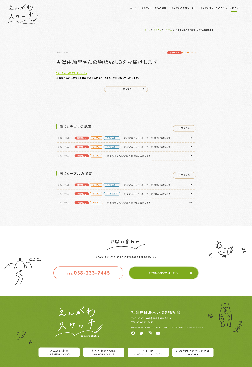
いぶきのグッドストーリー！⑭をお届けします (147, 138)
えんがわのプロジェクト (183, 8)
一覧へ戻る (126, 89)
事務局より (174, 52)
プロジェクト (112, 138)
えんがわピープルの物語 (154, 8)
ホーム (133, 8)
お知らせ (234, 8)
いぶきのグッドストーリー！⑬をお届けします (147, 147)
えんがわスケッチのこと (212, 8)
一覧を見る (184, 128)
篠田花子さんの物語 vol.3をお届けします (129, 156)
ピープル (168, 30)
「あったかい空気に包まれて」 (71, 73)
